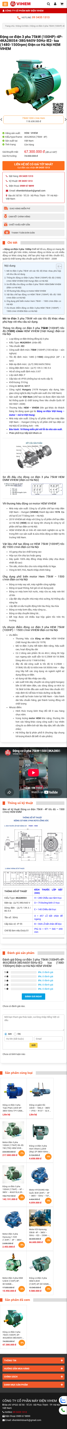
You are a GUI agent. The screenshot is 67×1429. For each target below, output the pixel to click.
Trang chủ (9, 26)
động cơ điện (42, 638)
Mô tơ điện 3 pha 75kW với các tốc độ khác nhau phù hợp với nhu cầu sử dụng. (34, 272)
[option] (33, 120)
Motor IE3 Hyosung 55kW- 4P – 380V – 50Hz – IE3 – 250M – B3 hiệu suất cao (39, 1232)
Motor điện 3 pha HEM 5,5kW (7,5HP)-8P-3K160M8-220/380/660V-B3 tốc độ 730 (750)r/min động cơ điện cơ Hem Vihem (12, 1281)
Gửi (33, 1045)
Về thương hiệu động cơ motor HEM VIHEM (26, 291)
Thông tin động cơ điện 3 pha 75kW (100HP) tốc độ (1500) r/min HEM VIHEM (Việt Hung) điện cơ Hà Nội (34, 279)
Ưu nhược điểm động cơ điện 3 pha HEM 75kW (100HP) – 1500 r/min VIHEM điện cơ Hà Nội (34, 309)
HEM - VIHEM (31, 133)
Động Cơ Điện (22, 26)
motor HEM (35, 718)
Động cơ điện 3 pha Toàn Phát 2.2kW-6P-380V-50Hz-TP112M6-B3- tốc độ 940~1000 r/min (13, 1108)
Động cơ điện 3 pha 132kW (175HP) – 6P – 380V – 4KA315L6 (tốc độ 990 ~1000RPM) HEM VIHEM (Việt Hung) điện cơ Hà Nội (13, 1189)
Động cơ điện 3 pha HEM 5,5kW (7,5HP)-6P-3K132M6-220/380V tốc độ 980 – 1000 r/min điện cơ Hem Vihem (39, 1281)
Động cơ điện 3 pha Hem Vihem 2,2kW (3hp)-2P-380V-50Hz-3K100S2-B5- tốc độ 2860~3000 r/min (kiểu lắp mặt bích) (39, 1149)
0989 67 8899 (23, 1416)
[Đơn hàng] (62, 4)
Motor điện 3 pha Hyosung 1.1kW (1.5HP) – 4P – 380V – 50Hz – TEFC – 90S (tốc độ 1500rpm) (12, 1237)
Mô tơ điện (10, 318)
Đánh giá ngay (33, 996)
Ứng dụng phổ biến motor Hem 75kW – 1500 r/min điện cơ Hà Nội (34, 303)
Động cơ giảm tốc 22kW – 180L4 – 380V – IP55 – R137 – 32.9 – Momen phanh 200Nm (40, 1108)
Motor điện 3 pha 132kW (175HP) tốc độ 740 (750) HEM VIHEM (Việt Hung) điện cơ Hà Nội (12, 1145)
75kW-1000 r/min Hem (33, 118)
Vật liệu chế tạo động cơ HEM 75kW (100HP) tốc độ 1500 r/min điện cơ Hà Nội (34, 296)
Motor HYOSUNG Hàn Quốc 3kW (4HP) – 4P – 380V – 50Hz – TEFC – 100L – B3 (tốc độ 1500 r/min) (39, 1193)
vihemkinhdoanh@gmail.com (30, 190)
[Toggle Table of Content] (57, 266)
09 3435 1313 (41, 17)
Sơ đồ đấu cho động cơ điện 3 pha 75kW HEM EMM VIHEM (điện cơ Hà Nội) (34, 286)
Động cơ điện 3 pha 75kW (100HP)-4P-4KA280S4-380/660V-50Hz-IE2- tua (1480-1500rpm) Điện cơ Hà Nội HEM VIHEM (12, 1335)
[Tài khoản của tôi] (55, 4)
